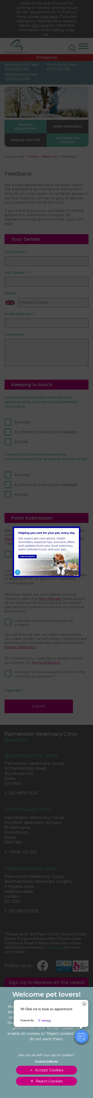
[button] (81, 1036)
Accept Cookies (49, 1070)
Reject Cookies (49, 1081)
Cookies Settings (46, 1061)
